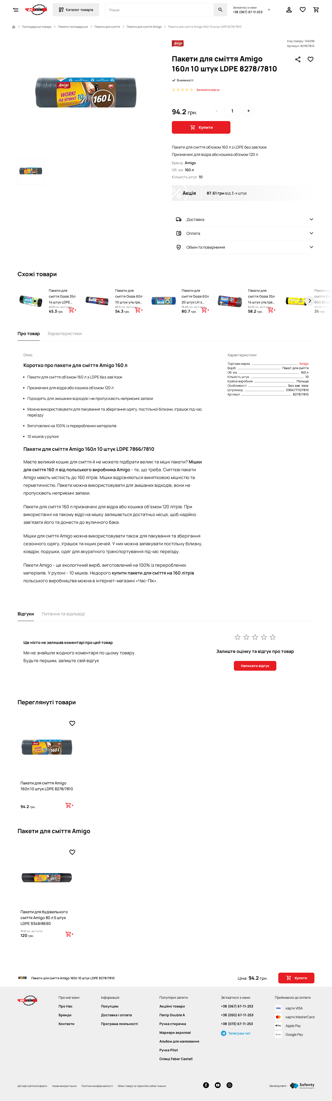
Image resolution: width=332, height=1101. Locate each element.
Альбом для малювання (179, 1041)
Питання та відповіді (63, 614)
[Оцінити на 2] (246, 637)
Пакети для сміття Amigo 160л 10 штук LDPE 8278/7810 (47, 785)
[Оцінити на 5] (273, 637)
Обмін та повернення (206, 247)
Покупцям (109, 1006)
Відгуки (26, 614)
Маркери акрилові (175, 1033)
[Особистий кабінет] (289, 10)
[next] (309, 301)
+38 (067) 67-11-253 (247, 11)
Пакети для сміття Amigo (144, 26)
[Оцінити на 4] (264, 637)
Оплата (193, 233)
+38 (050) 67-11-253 (237, 1015)
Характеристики (65, 333)
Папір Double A (172, 1015)
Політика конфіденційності (97, 1085)
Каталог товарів (79, 9)
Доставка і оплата (116, 1015)
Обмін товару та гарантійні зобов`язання (142, 1085)
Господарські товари (37, 26)
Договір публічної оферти (32, 1085)
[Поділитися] (298, 59)
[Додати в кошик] (72, 310)
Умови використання (64, 1085)
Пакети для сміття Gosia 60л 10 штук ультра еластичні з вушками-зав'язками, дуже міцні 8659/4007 (128, 311)
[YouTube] (218, 1085)
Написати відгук (255, 665)
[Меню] (16, 10)
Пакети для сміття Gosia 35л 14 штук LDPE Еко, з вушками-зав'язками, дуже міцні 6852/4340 (62, 308)
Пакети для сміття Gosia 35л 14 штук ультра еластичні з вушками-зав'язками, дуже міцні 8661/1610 (261, 311)
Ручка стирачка (172, 1024)
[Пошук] (220, 9)
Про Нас (66, 1006)
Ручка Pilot (168, 1050)
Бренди (65, 1015)
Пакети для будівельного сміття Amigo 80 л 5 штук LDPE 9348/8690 (44, 917)
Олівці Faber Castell (176, 1059)
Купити (206, 127)
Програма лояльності (119, 1024)
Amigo (304, 363)
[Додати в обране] (310, 59)
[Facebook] (206, 1085)
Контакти (66, 1024)
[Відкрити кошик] (316, 10)
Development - (279, 1086)
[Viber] (229, 1085)
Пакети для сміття (107, 26)
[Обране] (303, 10)
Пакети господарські (73, 26)
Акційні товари (172, 1006)
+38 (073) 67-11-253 (237, 1024)
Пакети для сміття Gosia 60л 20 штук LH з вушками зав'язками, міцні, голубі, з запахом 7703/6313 (195, 311)
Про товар (29, 333)
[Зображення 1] (31, 171)
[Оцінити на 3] (255, 637)
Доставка (195, 219)
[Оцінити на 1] (237, 637)
